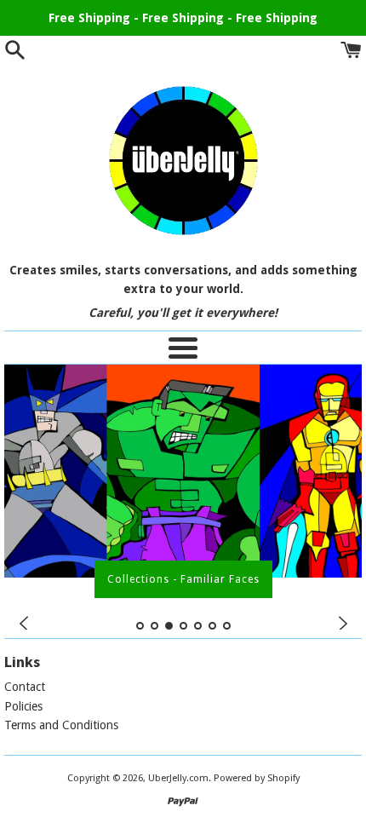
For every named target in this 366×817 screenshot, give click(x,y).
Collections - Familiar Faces (183, 579)
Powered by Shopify (257, 778)
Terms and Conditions (61, 725)
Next (342, 623)
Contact (24, 686)
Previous (23, 623)
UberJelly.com (178, 778)
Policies (23, 706)
